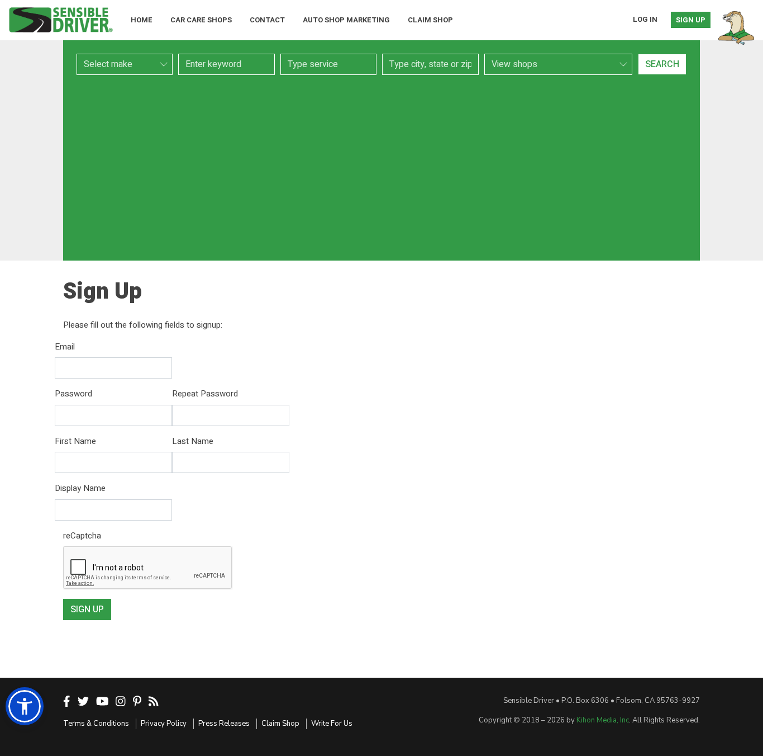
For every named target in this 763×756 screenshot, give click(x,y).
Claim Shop (430, 20)
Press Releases (224, 724)
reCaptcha (82, 536)
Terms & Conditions (96, 724)
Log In (645, 19)
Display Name (80, 488)
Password (73, 394)
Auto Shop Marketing (346, 20)
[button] (24, 706)
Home (141, 20)
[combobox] (328, 64)
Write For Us (331, 724)
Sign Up (690, 20)
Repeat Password (205, 394)
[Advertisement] (381, 167)
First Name (75, 441)
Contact (267, 20)
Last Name (192, 441)
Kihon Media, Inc (602, 720)
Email (65, 347)
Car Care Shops (201, 20)
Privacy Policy (164, 724)
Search (662, 64)
